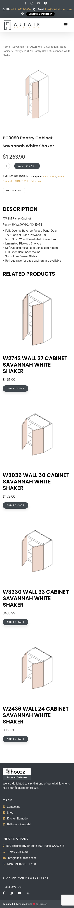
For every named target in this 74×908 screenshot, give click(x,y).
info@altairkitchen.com (58, 9)
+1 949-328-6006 (21, 9)
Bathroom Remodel (19, 824)
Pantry (18, 51)
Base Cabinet (49, 176)
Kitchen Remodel (17, 818)
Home (6, 46)
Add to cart (27, 166)
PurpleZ (43, 904)
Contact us (13, 806)
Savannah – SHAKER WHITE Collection (35, 46)
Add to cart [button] (15, 388)
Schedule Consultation (40, 13)
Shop (10, 812)
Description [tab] (14, 190)
